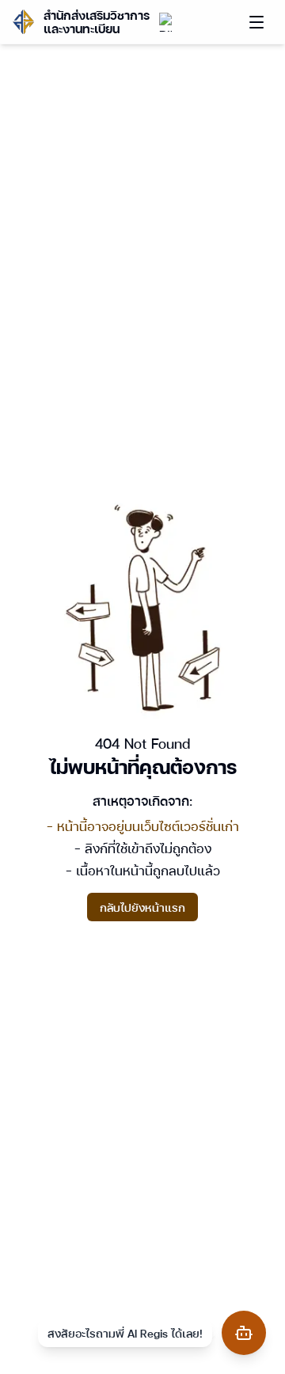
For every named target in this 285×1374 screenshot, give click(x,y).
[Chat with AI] (244, 1333)
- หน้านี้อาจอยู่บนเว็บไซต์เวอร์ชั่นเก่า (143, 826)
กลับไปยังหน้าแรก (142, 907)
